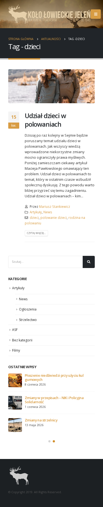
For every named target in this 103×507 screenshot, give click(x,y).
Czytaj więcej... (36, 233)
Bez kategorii (22, 340)
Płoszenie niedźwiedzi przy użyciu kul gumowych (54, 377)
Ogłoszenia (28, 309)
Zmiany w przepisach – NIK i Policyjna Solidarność (54, 399)
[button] (49, 441)
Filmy (16, 350)
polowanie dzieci (53, 217)
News (47, 212)
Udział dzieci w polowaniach (45, 119)
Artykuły (36, 212)
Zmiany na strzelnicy (41, 420)
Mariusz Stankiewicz (54, 206)
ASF (15, 329)
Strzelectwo (28, 319)
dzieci (34, 217)
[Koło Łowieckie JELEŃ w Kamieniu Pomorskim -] (49, 14)
